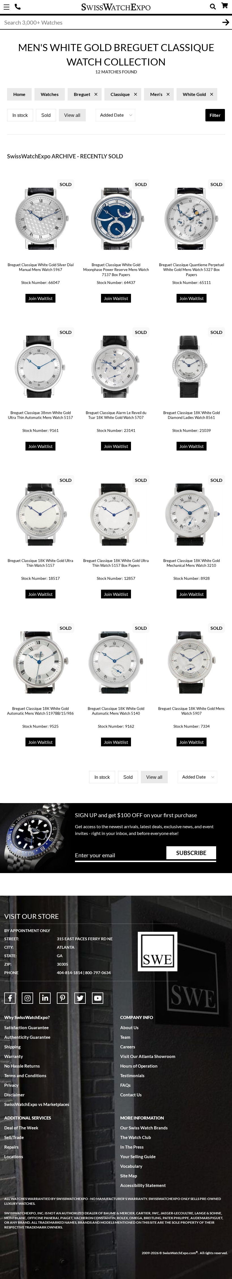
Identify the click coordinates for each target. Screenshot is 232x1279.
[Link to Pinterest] (62, 998)
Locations (13, 1156)
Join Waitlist (40, 298)
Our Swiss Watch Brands (144, 1127)
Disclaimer (14, 1094)
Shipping (12, 1046)
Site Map (128, 1175)
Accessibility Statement (143, 1185)
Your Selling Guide (138, 1156)
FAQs (125, 1085)
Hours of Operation (139, 1065)
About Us (129, 1027)
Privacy (11, 1085)
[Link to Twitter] (80, 998)
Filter (215, 115)
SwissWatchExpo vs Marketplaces (36, 1104)
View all (72, 115)
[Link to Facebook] (10, 998)
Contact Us (131, 1094)
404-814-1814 (18, 7)
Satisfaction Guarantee (26, 1027)
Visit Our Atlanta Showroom (147, 1056)
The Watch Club (135, 1137)
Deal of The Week (21, 1127)
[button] (115, 115)
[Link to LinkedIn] (45, 998)
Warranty (13, 1056)
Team (125, 1037)
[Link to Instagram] (27, 998)
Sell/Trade (14, 1137)
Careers (127, 1046)
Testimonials (132, 1075)
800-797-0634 (98, 972)
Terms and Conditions (25, 1075)
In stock (20, 115)
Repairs (11, 1146)
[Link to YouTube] (97, 998)
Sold (46, 115)
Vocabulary (131, 1166)
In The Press (132, 1146)
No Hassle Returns (22, 1065)
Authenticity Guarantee (27, 1037)
